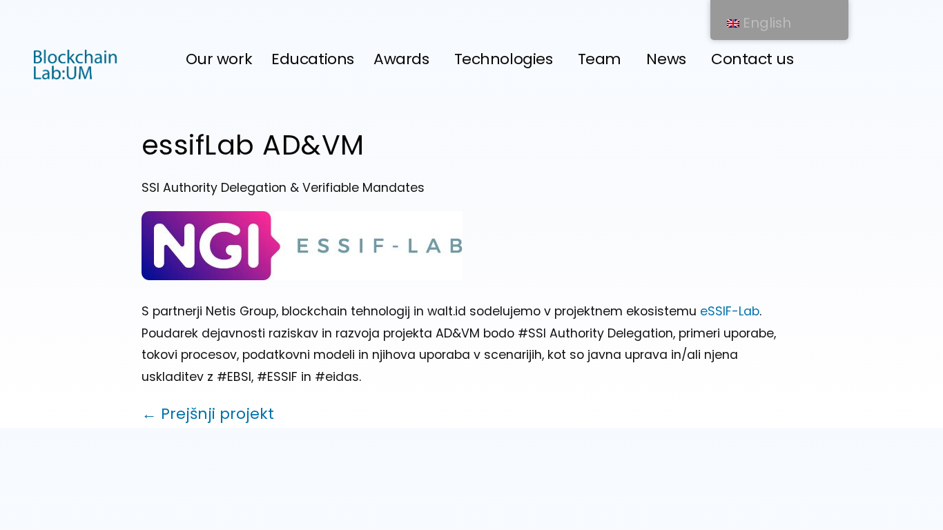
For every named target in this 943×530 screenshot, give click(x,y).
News (666, 59)
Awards (401, 59)
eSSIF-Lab (729, 311)
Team (599, 59)
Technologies (503, 59)
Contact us (752, 59)
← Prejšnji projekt (208, 413)
